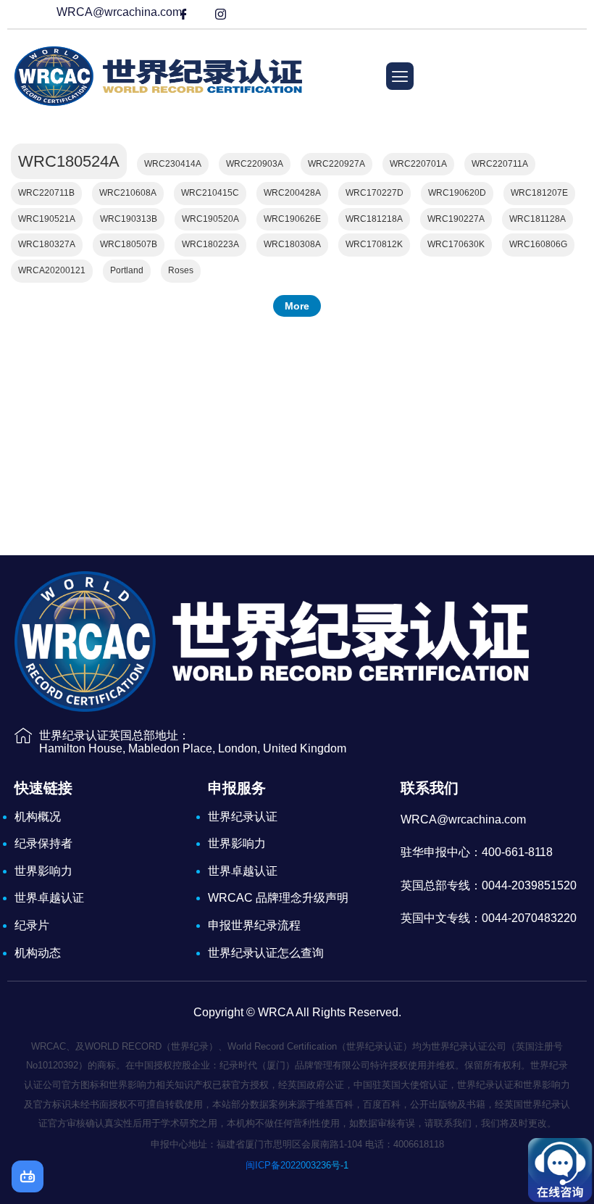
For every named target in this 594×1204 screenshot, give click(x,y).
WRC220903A (254, 164)
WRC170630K (456, 244)
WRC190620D (457, 193)
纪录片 (31, 925)
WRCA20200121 (51, 270)
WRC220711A (500, 164)
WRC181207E (539, 193)
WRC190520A (210, 219)
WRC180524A (69, 161)
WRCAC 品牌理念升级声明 (278, 898)
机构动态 (37, 953)
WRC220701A (418, 164)
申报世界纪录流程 (254, 925)
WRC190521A (46, 219)
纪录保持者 (43, 843)
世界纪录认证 (242, 816)
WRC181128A (537, 219)
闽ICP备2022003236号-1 (297, 1165)
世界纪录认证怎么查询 (266, 953)
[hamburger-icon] (400, 76)
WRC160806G (538, 244)
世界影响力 (43, 871)
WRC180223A (210, 244)
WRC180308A (292, 244)
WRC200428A (292, 193)
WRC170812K (374, 244)
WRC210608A (127, 193)
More (297, 306)
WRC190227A (456, 219)
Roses (180, 270)
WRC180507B (128, 244)
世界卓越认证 (49, 898)
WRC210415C (210, 193)
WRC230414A (172, 164)
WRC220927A (336, 164)
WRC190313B (128, 219)
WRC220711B (46, 193)
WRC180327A (46, 244)
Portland (126, 270)
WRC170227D (374, 193)
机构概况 (37, 816)
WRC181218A (374, 219)
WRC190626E (292, 219)
